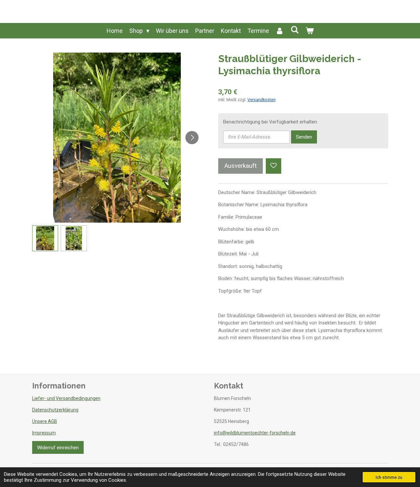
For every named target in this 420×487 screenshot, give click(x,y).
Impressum (44, 432)
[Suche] (294, 29)
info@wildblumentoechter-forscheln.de (255, 432)
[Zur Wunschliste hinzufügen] (273, 166)
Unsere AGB (44, 421)
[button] (45, 238)
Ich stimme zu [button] (389, 477)
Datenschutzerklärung (55, 409)
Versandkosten (261, 99)
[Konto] (279, 30)
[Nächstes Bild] (192, 137)
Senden (304, 137)
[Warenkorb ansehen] (309, 30)
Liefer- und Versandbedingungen (66, 398)
